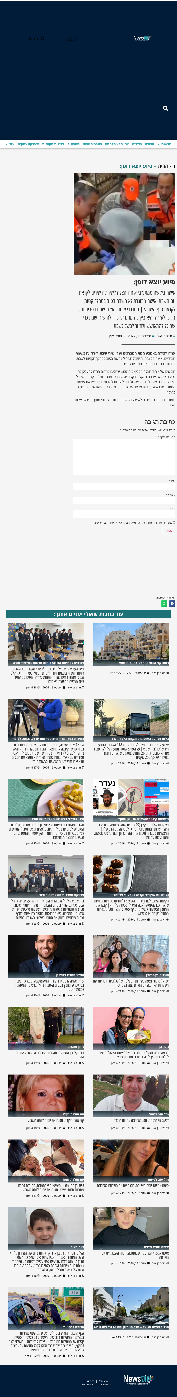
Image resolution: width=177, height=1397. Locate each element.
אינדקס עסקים (28, 144)
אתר (172, 509)
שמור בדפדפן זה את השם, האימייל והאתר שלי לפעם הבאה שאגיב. (133, 522)
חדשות (166, 144)
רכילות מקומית (53, 144)
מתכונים (73, 144)
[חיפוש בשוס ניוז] (165, 108)
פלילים (137, 144)
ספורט (149, 144)
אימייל (170, 495)
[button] (172, 603)
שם (172, 481)
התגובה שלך (166, 437)
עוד (11, 144)
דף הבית (166, 165)
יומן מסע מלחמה (117, 144)
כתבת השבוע (92, 144)
